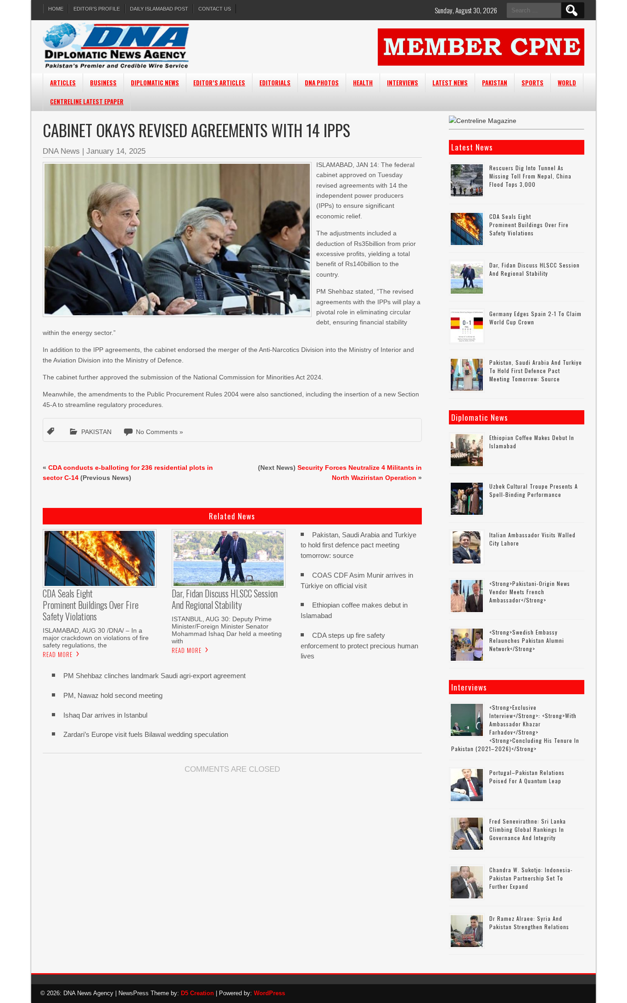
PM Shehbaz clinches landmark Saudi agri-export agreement (154, 676)
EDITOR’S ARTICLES (219, 82)
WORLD (567, 82)
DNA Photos (322, 82)
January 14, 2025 (116, 151)
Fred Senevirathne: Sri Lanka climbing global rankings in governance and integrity (527, 829)
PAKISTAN (494, 82)
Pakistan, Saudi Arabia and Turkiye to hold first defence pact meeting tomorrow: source (358, 545)
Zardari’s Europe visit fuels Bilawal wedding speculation (145, 734)
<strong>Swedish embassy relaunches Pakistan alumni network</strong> (526, 640)
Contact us (214, 8)
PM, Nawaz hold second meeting (112, 695)
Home (55, 8)
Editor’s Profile (96, 8)
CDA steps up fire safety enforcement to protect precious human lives (359, 645)
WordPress (269, 993)
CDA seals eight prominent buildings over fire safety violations (529, 224)
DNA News (61, 151)
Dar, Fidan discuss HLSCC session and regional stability (534, 269)
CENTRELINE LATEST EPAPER (86, 101)
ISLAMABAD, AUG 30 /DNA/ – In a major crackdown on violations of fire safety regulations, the (96, 638)
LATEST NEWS (450, 82)
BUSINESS (103, 82)
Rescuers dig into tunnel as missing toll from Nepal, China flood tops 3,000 (530, 176)
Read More (58, 654)
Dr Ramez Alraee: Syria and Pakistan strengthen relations (529, 922)
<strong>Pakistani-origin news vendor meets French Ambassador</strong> (529, 592)
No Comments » (159, 431)
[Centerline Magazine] (482, 120)
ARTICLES (63, 82)
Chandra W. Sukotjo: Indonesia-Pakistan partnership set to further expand (531, 878)
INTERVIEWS (402, 82)
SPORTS (532, 82)
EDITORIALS (275, 82)
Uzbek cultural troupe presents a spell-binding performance (533, 490)
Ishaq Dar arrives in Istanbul (105, 715)
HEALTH (363, 82)
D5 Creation (197, 993)
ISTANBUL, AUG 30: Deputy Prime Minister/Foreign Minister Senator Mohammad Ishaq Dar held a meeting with (227, 630)
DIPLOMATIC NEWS (155, 82)
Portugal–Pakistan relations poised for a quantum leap (527, 777)
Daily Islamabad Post (159, 8)
